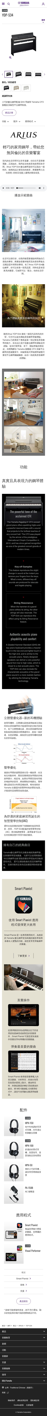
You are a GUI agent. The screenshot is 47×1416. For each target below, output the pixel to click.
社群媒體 (29, 1405)
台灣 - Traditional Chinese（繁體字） (19, 1387)
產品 (14, 1326)
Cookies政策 (19, 1405)
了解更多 (22, 955)
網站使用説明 (22, 1400)
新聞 (4, 1343)
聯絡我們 (11, 1400)
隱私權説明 (34, 1400)
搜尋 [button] (4, 1374)
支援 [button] (4, 1362)
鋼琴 (9, 1326)
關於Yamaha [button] (7, 1380)
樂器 (3, 1326)
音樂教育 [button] (6, 1337)
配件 (16, 121)
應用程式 (29, 121)
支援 (22, 1290)
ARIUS (21, 1326)
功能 (4, 121)
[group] (9, 74)
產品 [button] (4, 1331)
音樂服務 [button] (6, 1368)
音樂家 (5, 1355)
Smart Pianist (22, 1278)
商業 (4, 1392)
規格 (22, 1284)
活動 (4, 1349)
